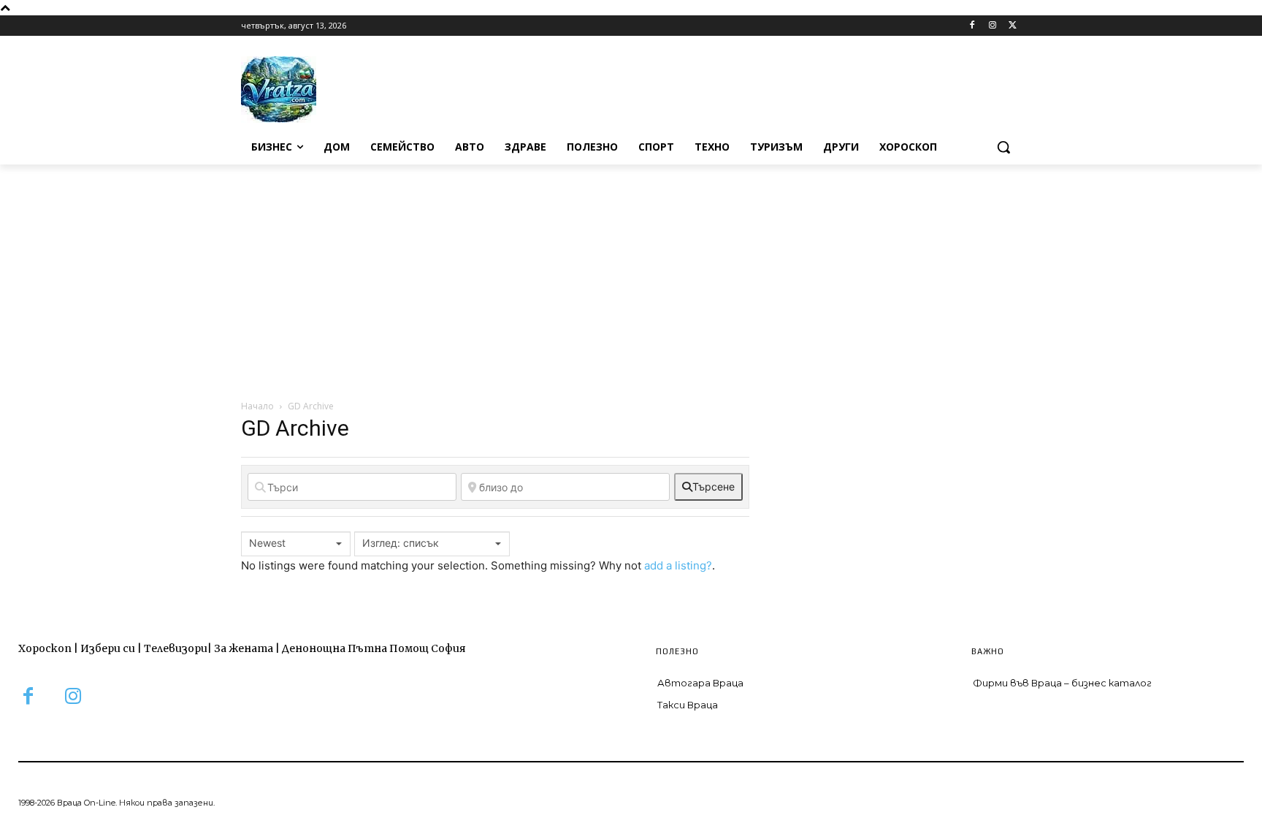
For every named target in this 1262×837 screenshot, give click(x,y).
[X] (1012, 26)
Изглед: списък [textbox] (400, 543)
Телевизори (175, 648)
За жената (243, 648)
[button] (1003, 146)
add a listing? (678, 565)
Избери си (107, 648)
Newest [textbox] (267, 543)
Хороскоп (45, 648)
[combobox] (296, 543)
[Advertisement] (631, 274)
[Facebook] (972, 26)
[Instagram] (992, 26)
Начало (257, 406)
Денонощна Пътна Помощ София (374, 648)
